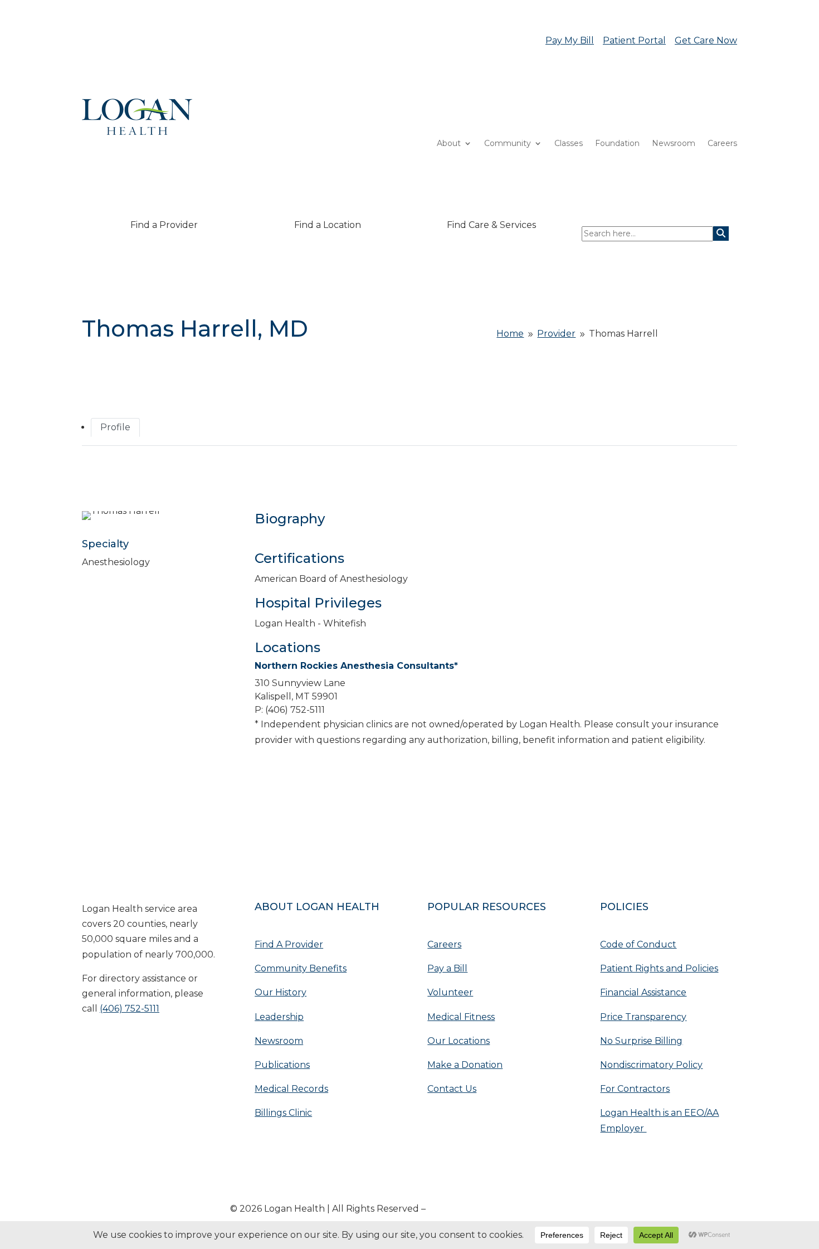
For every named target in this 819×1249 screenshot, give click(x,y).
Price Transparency (643, 1017)
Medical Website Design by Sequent (508, 1208)
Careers (722, 143)
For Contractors (635, 1088)
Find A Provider (289, 944)
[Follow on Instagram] (158, 1043)
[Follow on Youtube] (91, 1043)
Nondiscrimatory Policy (651, 1065)
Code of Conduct (638, 944)
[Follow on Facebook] (135, 1043)
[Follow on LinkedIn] (113, 1043)
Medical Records (291, 1088)
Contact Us (451, 1088)
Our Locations (458, 1041)
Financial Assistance (643, 992)
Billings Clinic (283, 1112)
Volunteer (450, 992)
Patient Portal (634, 40)
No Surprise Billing (641, 1041)
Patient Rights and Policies (659, 968)
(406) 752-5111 (129, 1008)
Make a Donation (465, 1065)
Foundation (617, 143)
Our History (280, 992)
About (449, 143)
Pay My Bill (569, 40)
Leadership (279, 1017)
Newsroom (673, 143)
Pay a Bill (447, 968)
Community (507, 143)
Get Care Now (706, 40)
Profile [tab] (115, 427)
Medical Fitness (461, 1017)
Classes (568, 143)
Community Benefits (301, 968)
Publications (282, 1065)
